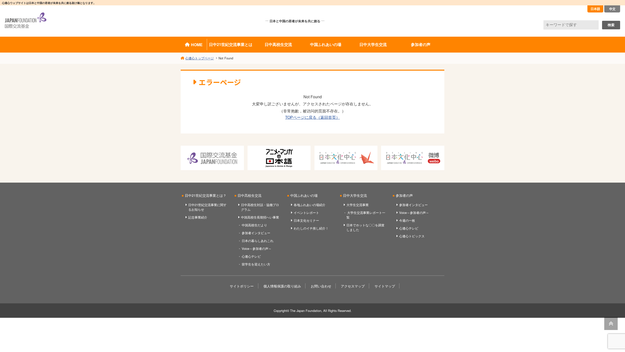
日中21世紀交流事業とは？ (205, 195)
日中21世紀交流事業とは (230, 44)
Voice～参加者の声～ (256, 248)
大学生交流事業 (357, 204)
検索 (611, 25)
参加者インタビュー (256, 233)
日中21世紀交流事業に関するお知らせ (207, 207)
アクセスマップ (353, 285)
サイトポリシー (242, 285)
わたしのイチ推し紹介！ (311, 228)
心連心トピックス (412, 236)
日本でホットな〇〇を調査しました (365, 227)
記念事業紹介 (197, 217)
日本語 (595, 8)
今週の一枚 (407, 220)
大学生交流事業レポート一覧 (365, 215)
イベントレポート (306, 212)
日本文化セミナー (306, 220)
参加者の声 (420, 44)
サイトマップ (385, 285)
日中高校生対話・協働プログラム (260, 207)
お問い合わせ (321, 285)
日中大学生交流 (373, 44)
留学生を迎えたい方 (256, 264)
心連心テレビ (251, 256)
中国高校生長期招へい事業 (260, 217)
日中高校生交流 (278, 44)
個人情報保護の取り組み (282, 285)
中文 (612, 8)
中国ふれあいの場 (325, 44)
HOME (197, 44)
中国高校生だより (254, 225)
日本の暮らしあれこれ (257, 240)
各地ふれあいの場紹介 (309, 204)
